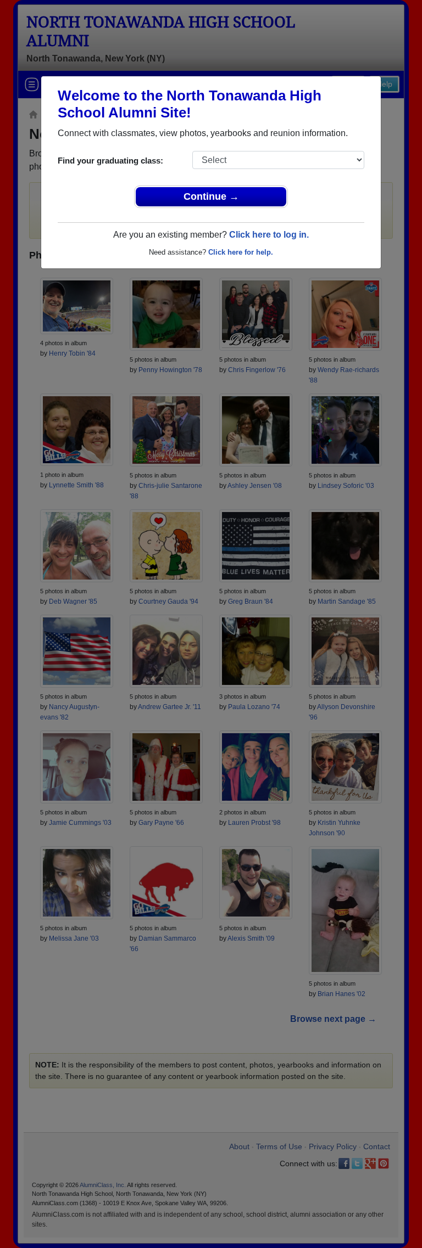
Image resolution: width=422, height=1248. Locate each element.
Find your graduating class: (110, 160)
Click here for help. (240, 252)
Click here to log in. (269, 234)
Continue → (211, 196)
